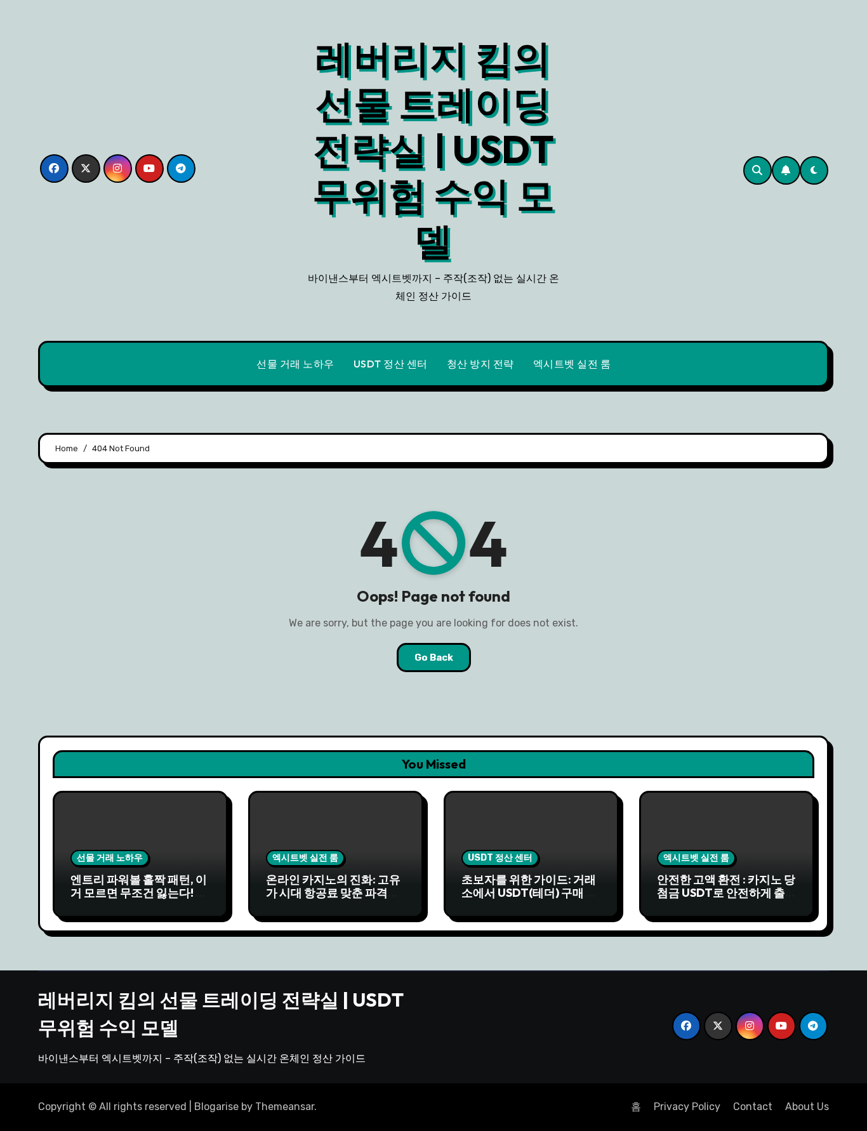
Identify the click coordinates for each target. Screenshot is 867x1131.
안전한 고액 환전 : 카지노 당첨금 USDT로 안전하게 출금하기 (727, 893)
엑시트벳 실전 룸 (572, 363)
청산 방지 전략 (480, 363)
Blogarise (216, 1107)
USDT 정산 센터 (391, 363)
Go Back (433, 657)
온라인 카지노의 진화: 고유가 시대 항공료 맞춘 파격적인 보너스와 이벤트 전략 (333, 893)
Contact (752, 1107)
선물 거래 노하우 (295, 363)
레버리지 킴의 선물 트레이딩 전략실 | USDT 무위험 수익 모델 (433, 149)
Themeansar (284, 1107)
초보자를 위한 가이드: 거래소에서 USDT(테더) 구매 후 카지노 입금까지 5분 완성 (529, 893)
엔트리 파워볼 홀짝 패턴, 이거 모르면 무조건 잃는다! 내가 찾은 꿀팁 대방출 (138, 893)
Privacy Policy (687, 1107)
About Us (807, 1107)
